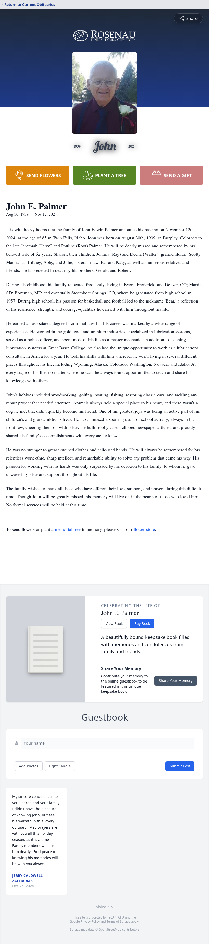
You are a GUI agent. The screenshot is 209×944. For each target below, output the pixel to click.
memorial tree (68, 529)
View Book (114, 623)
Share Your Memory (175, 680)
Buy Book (142, 623)
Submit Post (180, 766)
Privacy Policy (90, 921)
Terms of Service (118, 921)
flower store (144, 529)
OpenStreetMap (110, 929)
